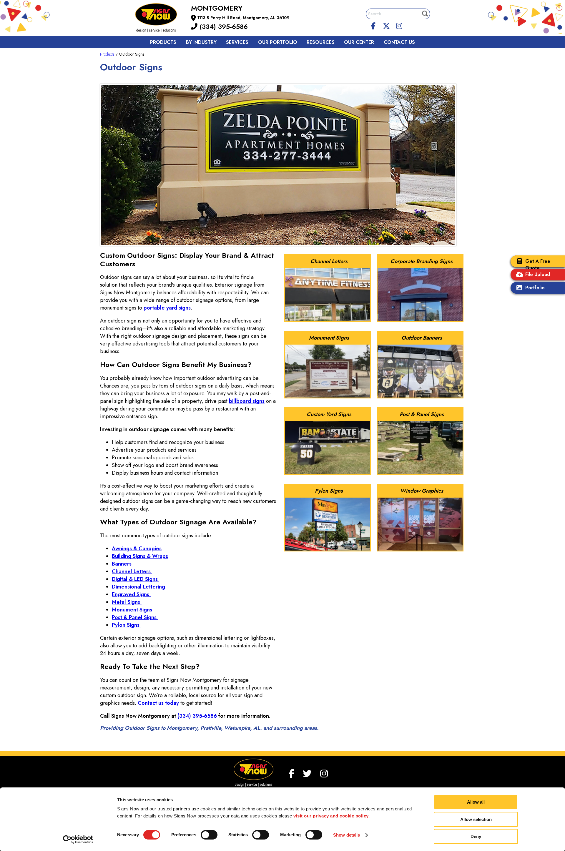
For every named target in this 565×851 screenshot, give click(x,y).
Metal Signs (127, 602)
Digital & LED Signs (135, 579)
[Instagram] (399, 25)
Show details (346, 834)
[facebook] (373, 25)
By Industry (201, 42)
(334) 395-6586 (222, 26)
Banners (122, 564)
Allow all (476, 802)
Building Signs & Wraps (140, 556)
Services (237, 42)
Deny (476, 836)
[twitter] (386, 25)
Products (163, 42)
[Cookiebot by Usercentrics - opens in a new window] (78, 839)
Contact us (399, 42)
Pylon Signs (126, 625)
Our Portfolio (277, 42)
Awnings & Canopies (137, 548)
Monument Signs (133, 610)
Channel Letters (132, 571)
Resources (321, 42)
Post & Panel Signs (135, 617)
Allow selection (476, 819)
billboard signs (247, 401)
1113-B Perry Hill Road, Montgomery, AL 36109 (243, 18)
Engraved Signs (131, 594)
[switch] (209, 835)
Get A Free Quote (537, 264)
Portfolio (535, 287)
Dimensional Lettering (139, 587)
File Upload (537, 274)
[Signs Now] (160, 18)
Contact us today (158, 703)
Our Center (359, 42)
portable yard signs (167, 308)
